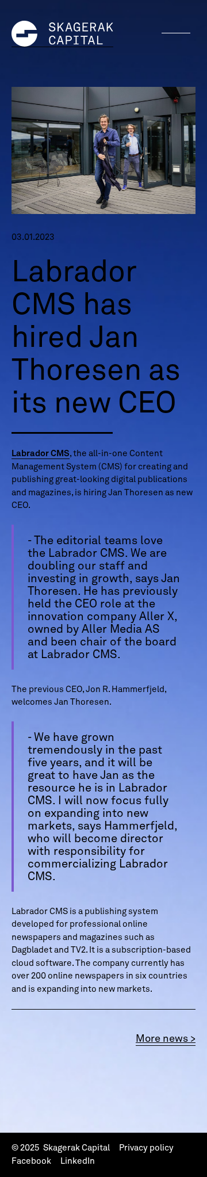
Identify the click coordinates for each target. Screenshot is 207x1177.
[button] (176, 33)
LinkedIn (77, 1161)
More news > (165, 1038)
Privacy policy (146, 1147)
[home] (62, 34)
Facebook (31, 1161)
